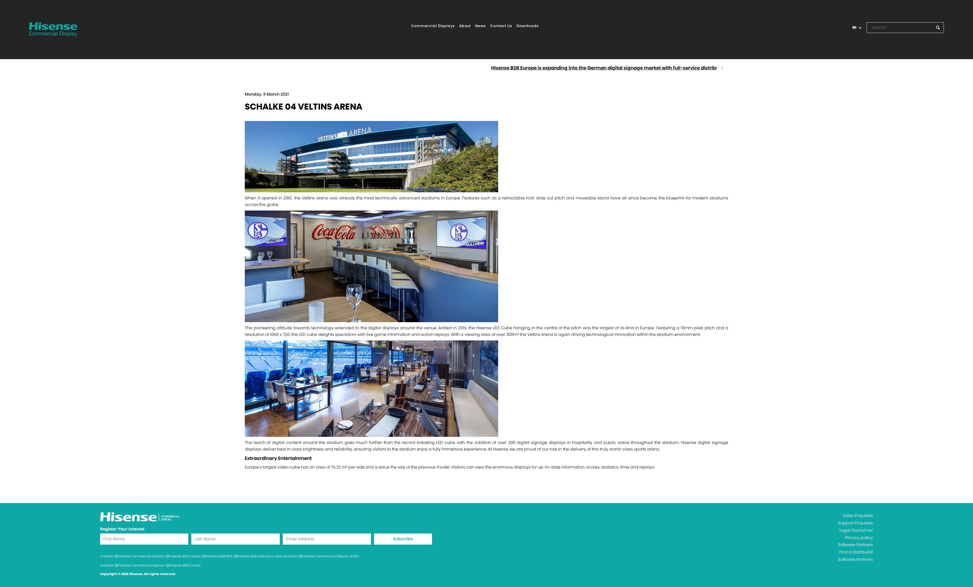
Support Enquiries (855, 523)
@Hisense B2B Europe (183, 556)
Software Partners (855, 545)
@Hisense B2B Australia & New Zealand (266, 556)
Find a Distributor (856, 552)
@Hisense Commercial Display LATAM (329, 556)
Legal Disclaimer (856, 530)
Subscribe (403, 539)
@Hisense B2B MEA (217, 556)
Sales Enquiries (858, 516)
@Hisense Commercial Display (139, 556)
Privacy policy (859, 538)
